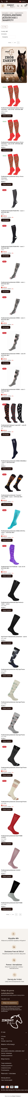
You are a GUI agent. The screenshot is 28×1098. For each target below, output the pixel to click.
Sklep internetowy (12, 1096)
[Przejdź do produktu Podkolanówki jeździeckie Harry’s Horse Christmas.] (14, 164)
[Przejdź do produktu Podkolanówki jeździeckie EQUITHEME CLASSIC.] (14, 823)
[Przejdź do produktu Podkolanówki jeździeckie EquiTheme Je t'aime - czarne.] (14, 590)
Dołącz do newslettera (10, 1003)
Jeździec (11, 13)
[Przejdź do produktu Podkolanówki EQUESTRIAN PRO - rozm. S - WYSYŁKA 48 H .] (14, 198)
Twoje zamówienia (6, 1063)
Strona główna (5, 13)
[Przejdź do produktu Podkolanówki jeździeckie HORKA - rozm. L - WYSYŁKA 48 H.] (14, 270)
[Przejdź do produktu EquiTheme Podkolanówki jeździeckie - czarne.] (14, 624)
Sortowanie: (4, 34)
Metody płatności (5, 1078)
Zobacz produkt (7, 116)
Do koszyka (6, 220)
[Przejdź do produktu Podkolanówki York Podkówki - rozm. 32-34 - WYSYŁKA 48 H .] (14, 554)
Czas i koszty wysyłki (6, 1080)
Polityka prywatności (6, 1055)
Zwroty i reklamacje (6, 1053)
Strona (9, 42)
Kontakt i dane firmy (6, 1041)
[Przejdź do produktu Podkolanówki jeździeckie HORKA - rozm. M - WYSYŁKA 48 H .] (14, 341)
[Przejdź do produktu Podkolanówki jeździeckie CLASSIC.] (14, 858)
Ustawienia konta (6, 1068)
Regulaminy (4, 1049)
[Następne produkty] (16, 914)
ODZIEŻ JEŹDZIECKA (19, 13)
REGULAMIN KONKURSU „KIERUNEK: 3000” (13, 1051)
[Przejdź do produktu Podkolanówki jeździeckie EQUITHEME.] (14, 890)
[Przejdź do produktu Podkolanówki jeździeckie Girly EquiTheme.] (14, 657)
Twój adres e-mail (5, 999)
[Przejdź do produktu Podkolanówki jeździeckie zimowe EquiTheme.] (14, 755)
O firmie (3, 1036)
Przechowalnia (5, 1070)
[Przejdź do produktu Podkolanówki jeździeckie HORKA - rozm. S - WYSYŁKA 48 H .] (14, 306)
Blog (2, 1039)
